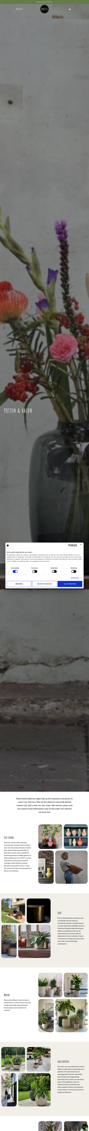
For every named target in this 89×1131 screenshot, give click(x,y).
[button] (19, 9)
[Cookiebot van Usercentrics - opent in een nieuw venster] (69, 545)
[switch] (34, 571)
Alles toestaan (70, 584)
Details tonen (75, 578)
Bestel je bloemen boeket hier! (44, 2)
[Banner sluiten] (81, 545)
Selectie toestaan (44, 584)
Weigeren (19, 584)
